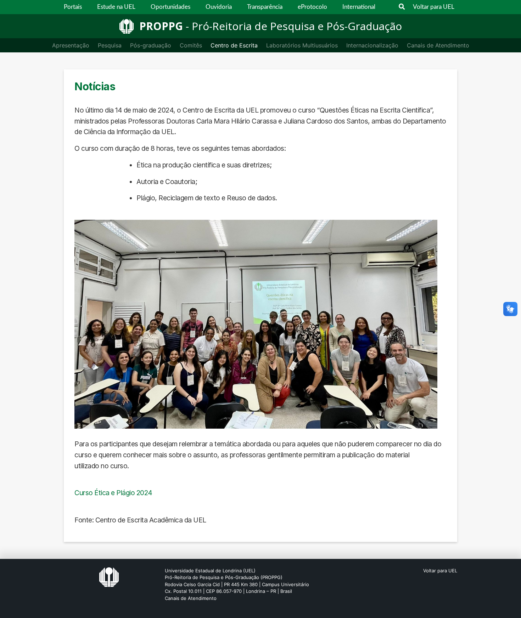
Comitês (191, 45)
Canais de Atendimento (438, 45)
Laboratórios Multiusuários (302, 45)
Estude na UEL (116, 7)
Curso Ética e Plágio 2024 (113, 492)
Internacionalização (372, 45)
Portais (73, 7)
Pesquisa (110, 45)
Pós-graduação (150, 45)
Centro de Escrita (234, 45)
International (358, 7)
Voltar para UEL (433, 7)
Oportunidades (170, 7)
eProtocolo (312, 7)
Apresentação (70, 45)
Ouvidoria (219, 7)
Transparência (264, 7)
